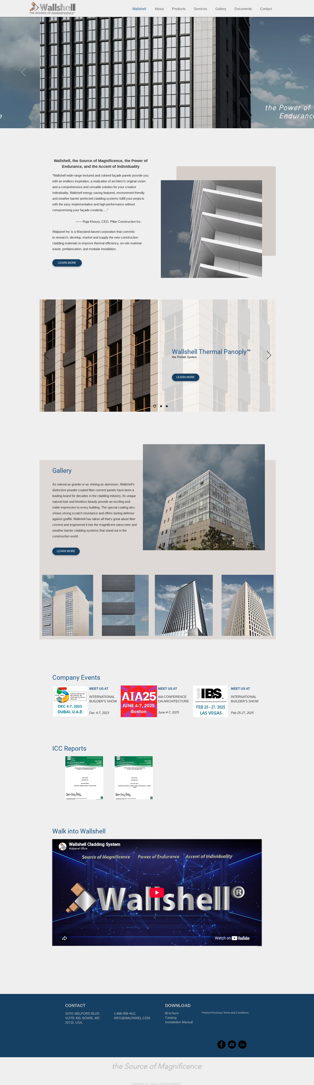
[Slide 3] (161, 119)
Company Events (76, 677)
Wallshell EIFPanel (198, 351)
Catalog (170, 1017)
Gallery (62, 470)
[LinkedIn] (242, 1044)
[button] (159, 8)
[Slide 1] (153, 119)
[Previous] (23, 72)
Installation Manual (179, 1022)
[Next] (290, 72)
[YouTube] (232, 1044)
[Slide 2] (157, 120)
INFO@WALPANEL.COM (132, 1018)
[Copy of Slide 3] (160, 406)
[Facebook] (221, 1044)
